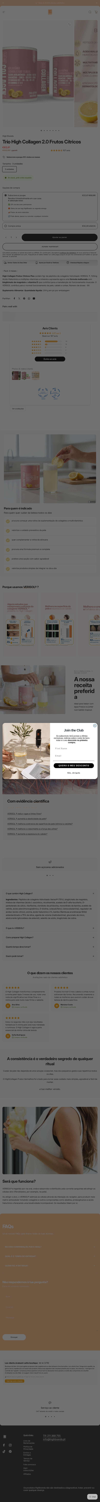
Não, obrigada (73, 773)
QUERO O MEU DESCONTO (74, 766)
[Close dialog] (94, 725)
